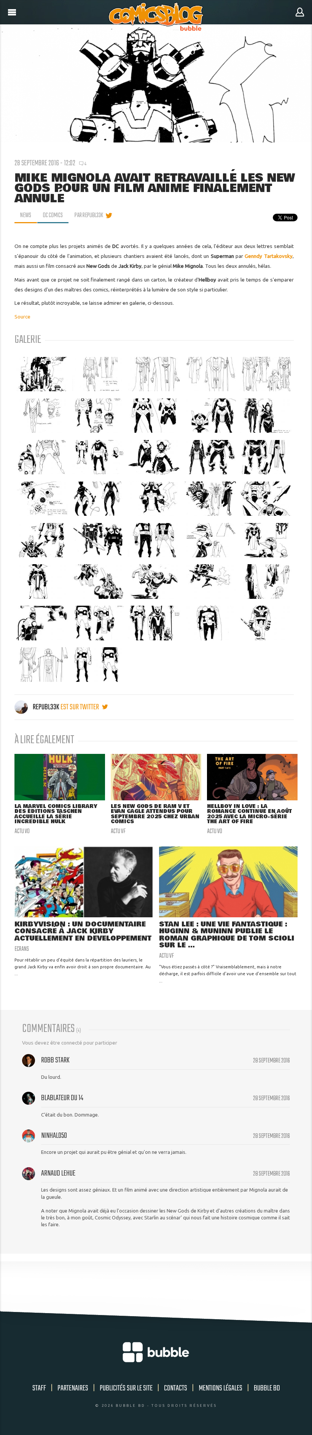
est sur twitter (80, 707)
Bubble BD (267, 1388)
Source (22, 317)
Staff (39, 1388)
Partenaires (72, 1388)
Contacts (175, 1388)
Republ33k (46, 707)
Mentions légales (220, 1388)
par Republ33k (89, 216)
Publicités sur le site (126, 1388)
